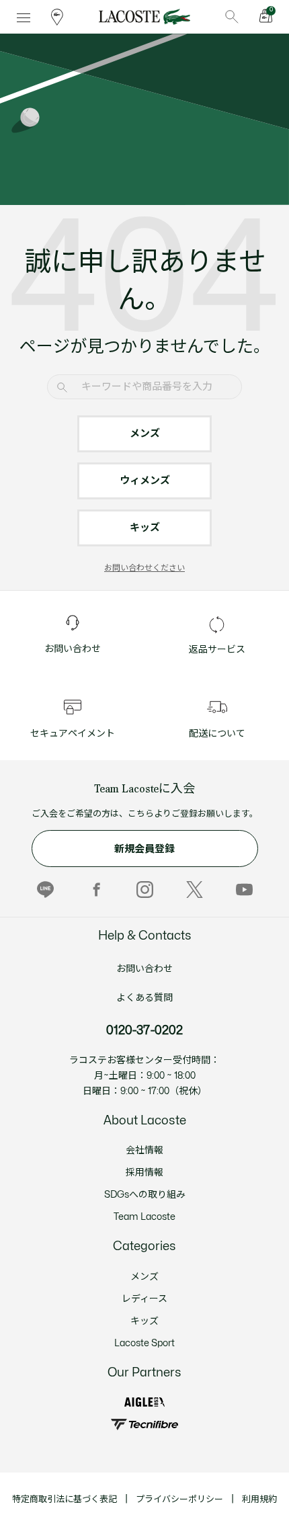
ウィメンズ (145, 481)
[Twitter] (194, 889)
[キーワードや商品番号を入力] (232, 17)
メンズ (145, 434)
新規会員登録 (144, 849)
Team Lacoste (144, 1216)
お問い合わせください (144, 568)
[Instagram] (144, 889)
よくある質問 (144, 997)
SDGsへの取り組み (144, 1194)
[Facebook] (95, 889)
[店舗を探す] (57, 17)
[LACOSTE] (144, 17)
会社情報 (144, 1150)
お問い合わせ (144, 968)
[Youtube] (244, 889)
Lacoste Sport (144, 1343)
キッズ (145, 528)
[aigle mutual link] (144, 1402)
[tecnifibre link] (144, 1424)
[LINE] (45, 889)
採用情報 (144, 1172)
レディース (144, 1298)
